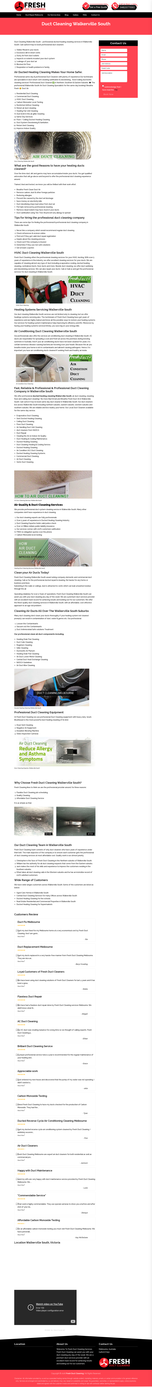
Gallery (75, 15)
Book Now (108, 94)
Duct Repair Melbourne (34, 15)
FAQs (85, 15)
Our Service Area (54, 15)
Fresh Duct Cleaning (75, 1373)
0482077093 (28, 402)
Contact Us (95, 15)
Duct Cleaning (16, 28)
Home (18, 15)
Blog (66, 15)
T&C (116, 90)
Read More (20, 936)
